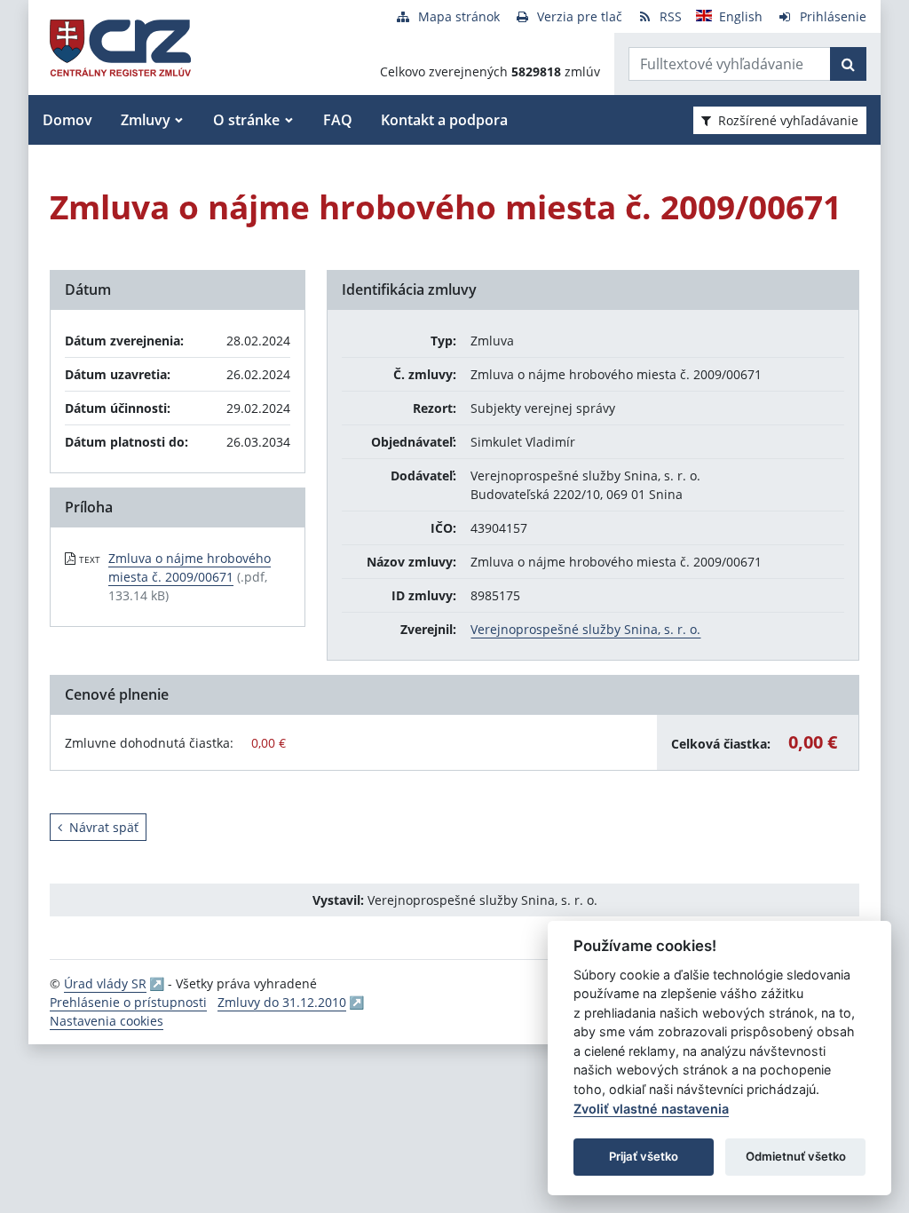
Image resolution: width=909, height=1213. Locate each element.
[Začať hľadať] (848, 64)
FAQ (337, 120)
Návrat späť (103, 827)
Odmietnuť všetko (796, 1156)
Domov (67, 120)
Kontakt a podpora (444, 120)
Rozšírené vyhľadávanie (788, 120)
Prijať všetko (643, 1156)
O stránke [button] (246, 120)
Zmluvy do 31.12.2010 (281, 1002)
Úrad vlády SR (105, 983)
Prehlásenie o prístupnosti (128, 1002)
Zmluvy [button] (145, 120)
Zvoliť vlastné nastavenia (651, 1108)
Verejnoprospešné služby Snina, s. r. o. (585, 629)
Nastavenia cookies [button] (106, 1020)
